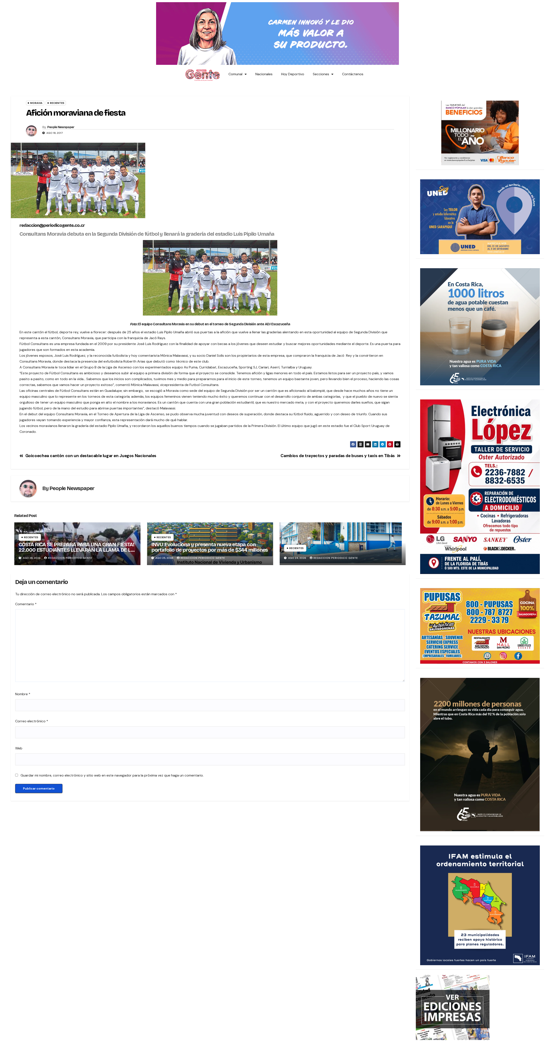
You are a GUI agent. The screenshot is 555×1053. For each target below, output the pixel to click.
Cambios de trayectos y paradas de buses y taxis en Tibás (338, 455)
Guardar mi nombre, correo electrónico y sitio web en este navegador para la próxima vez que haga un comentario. (112, 775)
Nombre (22, 694)
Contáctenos (352, 74)
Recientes (57, 103)
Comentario (26, 604)
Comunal (235, 74)
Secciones (321, 74)
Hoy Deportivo (292, 74)
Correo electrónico (31, 721)
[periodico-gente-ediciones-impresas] (453, 1007)
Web (18, 748)
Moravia (36, 103)
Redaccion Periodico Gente (70, 558)
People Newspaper (61, 127)
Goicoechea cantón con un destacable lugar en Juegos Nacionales (90, 455)
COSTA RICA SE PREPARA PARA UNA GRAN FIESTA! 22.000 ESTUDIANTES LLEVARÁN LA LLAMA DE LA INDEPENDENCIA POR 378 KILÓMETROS (76, 549)
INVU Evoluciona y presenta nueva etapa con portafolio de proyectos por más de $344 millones (209, 547)
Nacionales (264, 74)
